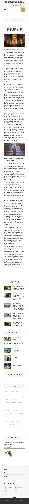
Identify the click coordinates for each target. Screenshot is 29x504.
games (6, 405)
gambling (21, 402)
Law (12, 410)
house (21, 407)
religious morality (18, 163)
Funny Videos (14, 402)
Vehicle (6, 429)
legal (6, 413)
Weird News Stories (17, 26)
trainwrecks (7, 427)
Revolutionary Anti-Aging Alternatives (17, 364)
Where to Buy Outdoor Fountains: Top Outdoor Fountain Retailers (18, 288)
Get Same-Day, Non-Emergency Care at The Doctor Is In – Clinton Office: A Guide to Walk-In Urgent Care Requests (18, 306)
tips (18, 424)
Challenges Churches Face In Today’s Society (14, 29)
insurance (7, 410)
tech (6, 424)
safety (18, 418)
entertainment (19, 396)
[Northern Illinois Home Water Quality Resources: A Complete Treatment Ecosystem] (7, 313)
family (6, 399)
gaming (12, 405)
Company (17, 394)
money (6, 416)
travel (14, 427)
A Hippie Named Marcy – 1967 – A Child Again (13, 344)
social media (9, 87)
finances (7, 402)
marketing (21, 413)
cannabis (7, 394)
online (13, 418)
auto (6, 391)
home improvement (13, 407)
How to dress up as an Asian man (18, 356)
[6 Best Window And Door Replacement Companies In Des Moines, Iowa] (7, 322)
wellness (12, 429)
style (18, 421)
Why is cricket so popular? (16, 338)
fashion (12, 399)
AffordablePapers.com (9, 442)
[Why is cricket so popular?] (7, 337)
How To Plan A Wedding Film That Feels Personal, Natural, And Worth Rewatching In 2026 (18, 296)
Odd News (7, 418)
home (6, 407)
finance (18, 399)
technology (12, 424)
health (17, 405)
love (15, 413)
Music (12, 416)
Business (9, 26)
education (12, 396)
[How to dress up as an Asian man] (7, 356)
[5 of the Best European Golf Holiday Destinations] (7, 349)
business (17, 391)
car (12, 394)
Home (5, 472)
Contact (6, 480)
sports (13, 421)
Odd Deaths (18, 416)
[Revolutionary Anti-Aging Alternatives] (7, 364)
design (6, 396)
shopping (7, 421)
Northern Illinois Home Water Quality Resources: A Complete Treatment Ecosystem (18, 316)
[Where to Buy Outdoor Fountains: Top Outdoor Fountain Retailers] (7, 286)
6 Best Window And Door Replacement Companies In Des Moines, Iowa (18, 324)
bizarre (11, 391)
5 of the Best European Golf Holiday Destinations (18, 350)
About (5, 476)
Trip (19, 427)
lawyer (17, 410)
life (11, 413)
